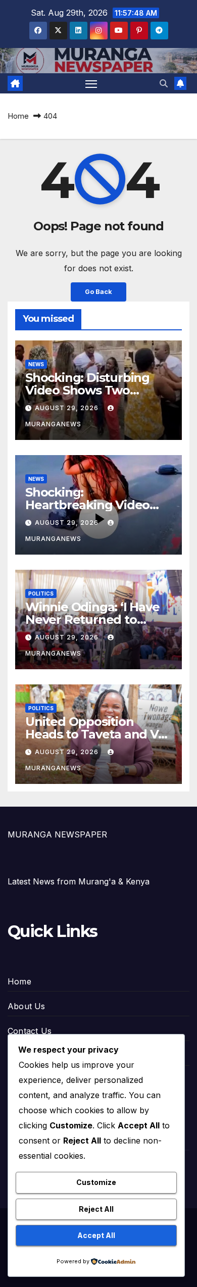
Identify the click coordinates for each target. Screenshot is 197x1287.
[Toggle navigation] (91, 83)
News (36, 364)
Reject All (96, 1209)
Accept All (96, 1235)
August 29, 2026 (68, 408)
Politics (41, 593)
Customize (96, 1182)
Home (18, 116)
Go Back (98, 291)
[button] (164, 83)
